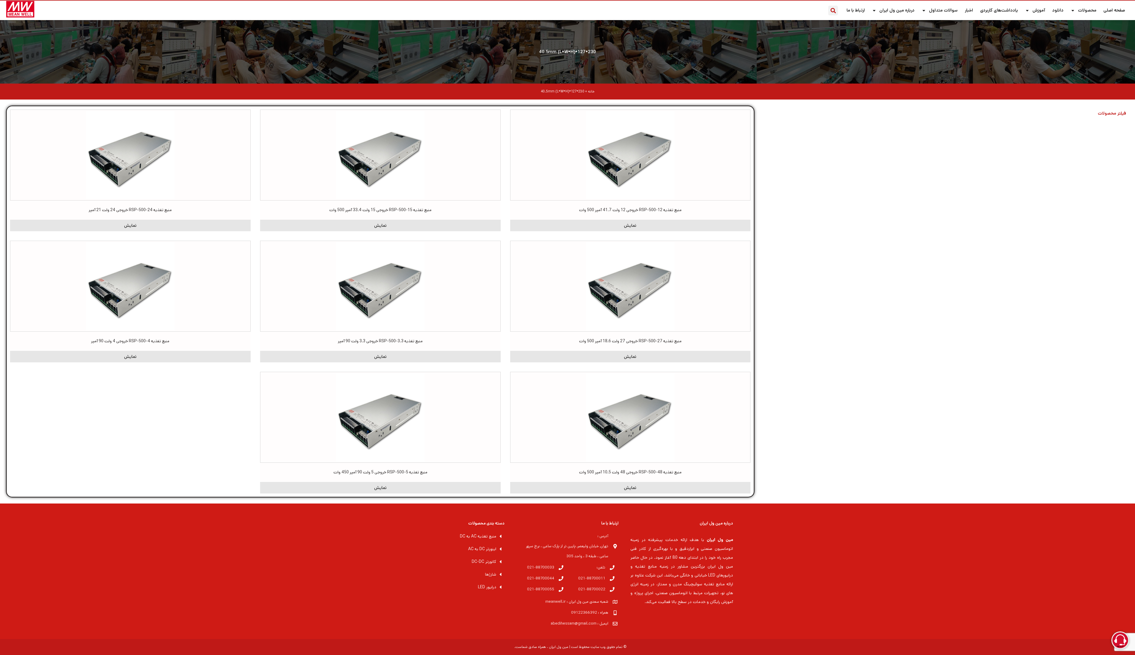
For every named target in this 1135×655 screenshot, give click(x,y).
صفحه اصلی (1114, 10)
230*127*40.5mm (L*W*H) (567, 52)
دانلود (1057, 10)
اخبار (969, 10)
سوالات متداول (943, 10)
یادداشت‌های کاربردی (999, 10)
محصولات (1087, 10)
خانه (591, 91)
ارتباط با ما (856, 10)
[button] (833, 10)
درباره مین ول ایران (897, 10)
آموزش (1038, 10)
